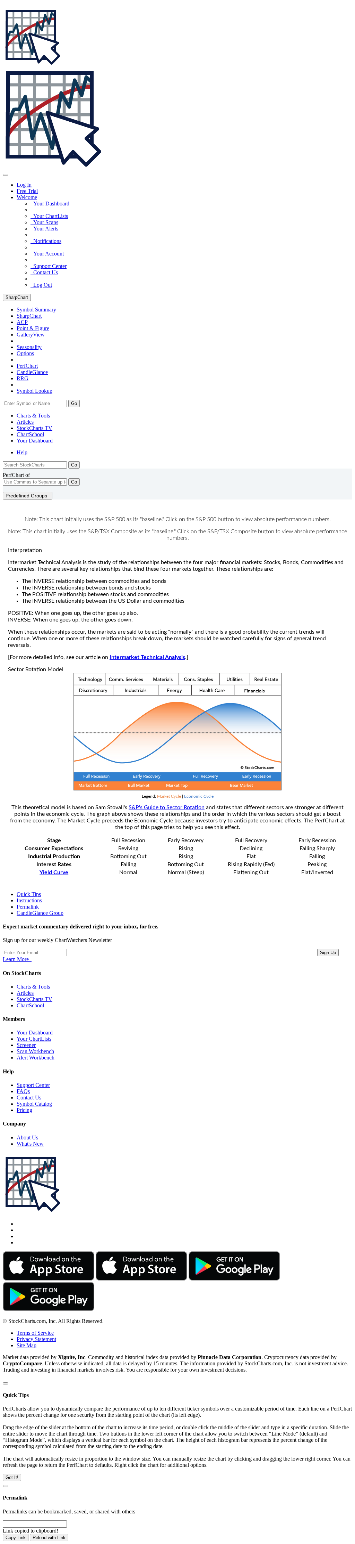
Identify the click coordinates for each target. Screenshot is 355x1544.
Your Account (47, 254)
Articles (25, 422)
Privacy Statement (36, 1339)
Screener (26, 1045)
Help (22, 452)
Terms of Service (35, 1333)
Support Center (49, 266)
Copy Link (16, 1537)
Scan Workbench (35, 1051)
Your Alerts (44, 228)
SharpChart (17, 297)
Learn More (17, 959)
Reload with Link (49, 1537)
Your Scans (44, 222)
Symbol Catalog (34, 1104)
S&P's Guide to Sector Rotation (167, 807)
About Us (27, 1137)
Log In (24, 185)
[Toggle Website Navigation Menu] (5, 175)
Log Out (41, 285)
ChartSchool (30, 434)
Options (25, 353)
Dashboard (35, 441)
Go (74, 403)
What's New (30, 1144)
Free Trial (27, 191)
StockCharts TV (34, 428)
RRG (22, 378)
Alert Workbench (35, 1058)
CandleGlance (32, 372)
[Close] (5, 1383)
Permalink (28, 907)
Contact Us (44, 272)
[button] (27, 197)
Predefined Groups (28, 495)
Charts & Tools (33, 415)
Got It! (12, 1477)
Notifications (46, 241)
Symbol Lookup (34, 391)
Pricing (24, 1110)
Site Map (26, 1345)
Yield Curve (54, 872)
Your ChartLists (49, 216)
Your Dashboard (50, 203)
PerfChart (27, 366)
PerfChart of (16, 475)
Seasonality (29, 347)
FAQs (23, 1091)
